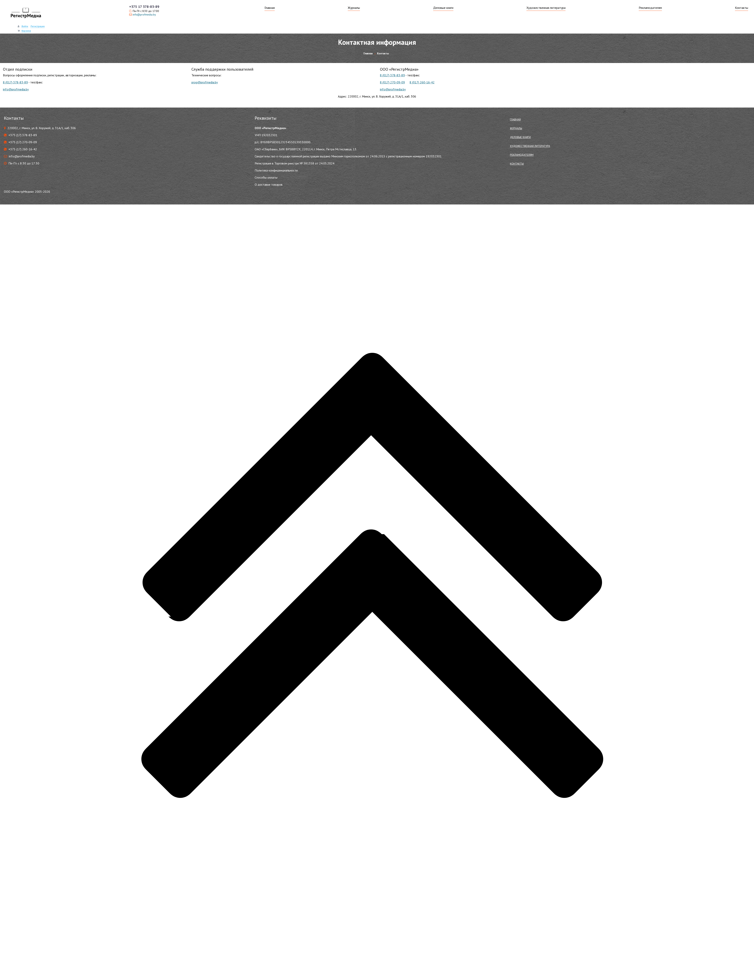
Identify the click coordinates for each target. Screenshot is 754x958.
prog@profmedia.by (204, 82)
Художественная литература (546, 8)
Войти (25, 26)
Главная (269, 8)
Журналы (354, 8)
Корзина (26, 30)
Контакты (741, 8)
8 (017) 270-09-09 (392, 82)
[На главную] (25, 14)
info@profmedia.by (144, 14)
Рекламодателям (650, 8)
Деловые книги (443, 8)
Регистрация (38, 26)
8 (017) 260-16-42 (422, 82)
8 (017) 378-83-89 (15, 82)
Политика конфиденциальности (276, 170)
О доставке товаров (269, 184)
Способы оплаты (266, 177)
